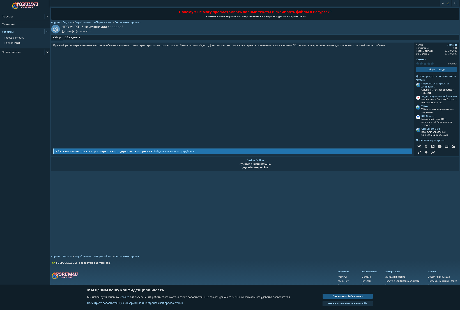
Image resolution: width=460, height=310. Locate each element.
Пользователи (11, 52)
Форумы (7, 16)
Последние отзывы (14, 37)
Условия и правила (395, 276)
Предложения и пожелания (442, 280)
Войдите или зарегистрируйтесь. (174, 151)
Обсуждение (72, 37)
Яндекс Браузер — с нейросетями (439, 96)
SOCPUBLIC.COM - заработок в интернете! (83, 262)
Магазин (366, 276)
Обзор (57, 37)
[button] (47, 16)
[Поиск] (455, 3)
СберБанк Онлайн (431, 128)
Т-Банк (424, 106)
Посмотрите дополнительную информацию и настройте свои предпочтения (135, 303)
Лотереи (366, 280)
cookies (124, 297)
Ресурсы (8, 31)
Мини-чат (8, 24)
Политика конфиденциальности (402, 280)
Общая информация (439, 276)
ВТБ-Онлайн (427, 116)
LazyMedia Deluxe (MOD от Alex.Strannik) (435, 85)
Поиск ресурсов (12, 42)
